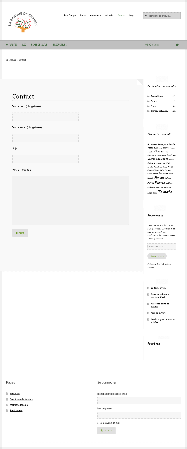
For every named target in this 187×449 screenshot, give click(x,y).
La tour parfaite (158, 288)
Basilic (172, 144)
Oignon (169, 170)
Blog (131, 15)
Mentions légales (19, 405)
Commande (95, 15)
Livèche (150, 167)
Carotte (150, 152)
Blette (166, 148)
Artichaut (152, 144)
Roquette (159, 187)
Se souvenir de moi (110, 423)
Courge (151, 159)
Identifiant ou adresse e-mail (112, 393)
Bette (150, 148)
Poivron (160, 182)
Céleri (171, 159)
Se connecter (106, 430)
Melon (170, 167)
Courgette (162, 159)
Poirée (150, 183)
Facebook (153, 344)
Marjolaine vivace (160, 167)
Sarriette (167, 187)
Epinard (151, 163)
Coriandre (162, 155)
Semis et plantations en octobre (163, 321)
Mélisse (156, 170)
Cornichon (171, 155)
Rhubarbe (151, 187)
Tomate (165, 192)
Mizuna (150, 170)
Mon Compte (70, 15)
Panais (155, 173)
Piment (159, 177)
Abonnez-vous (157, 256)
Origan (149, 173)
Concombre (152, 155)
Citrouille (164, 152)
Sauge (149, 193)
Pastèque (163, 173)
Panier (83, 15)
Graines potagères (159, 111)
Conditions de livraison (21, 399)
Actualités (11, 44)
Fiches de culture (39, 44)
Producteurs (60, 44)
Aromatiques (157, 96)
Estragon (159, 163)
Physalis (150, 178)
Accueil (12, 60)
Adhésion (109, 15)
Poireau (168, 178)
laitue (166, 163)
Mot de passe (104, 408)
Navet (163, 170)
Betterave (158, 148)
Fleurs (154, 101)
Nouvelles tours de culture (160, 305)
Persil (171, 173)
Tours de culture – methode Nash (160, 296)
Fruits (153, 106)
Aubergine (163, 144)
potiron (169, 183)
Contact (121, 15)
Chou (157, 152)
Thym (155, 193)
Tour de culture (158, 313)
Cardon (172, 148)
